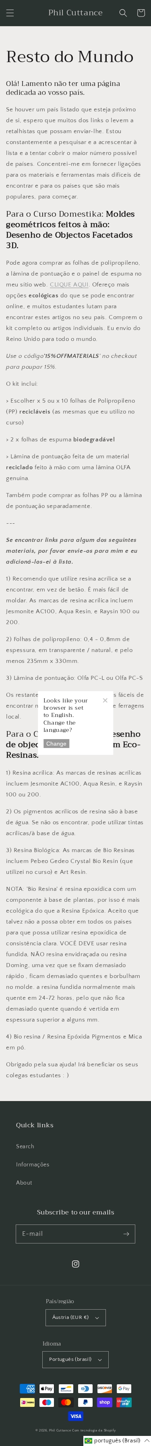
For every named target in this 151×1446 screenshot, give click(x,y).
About (24, 1183)
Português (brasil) (70, 1359)
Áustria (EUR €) (70, 1317)
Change (56, 743)
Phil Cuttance (60, 1430)
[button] (10, 13)
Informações (33, 1165)
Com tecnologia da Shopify (94, 1430)
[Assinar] (126, 1234)
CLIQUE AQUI (69, 284)
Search (25, 1146)
